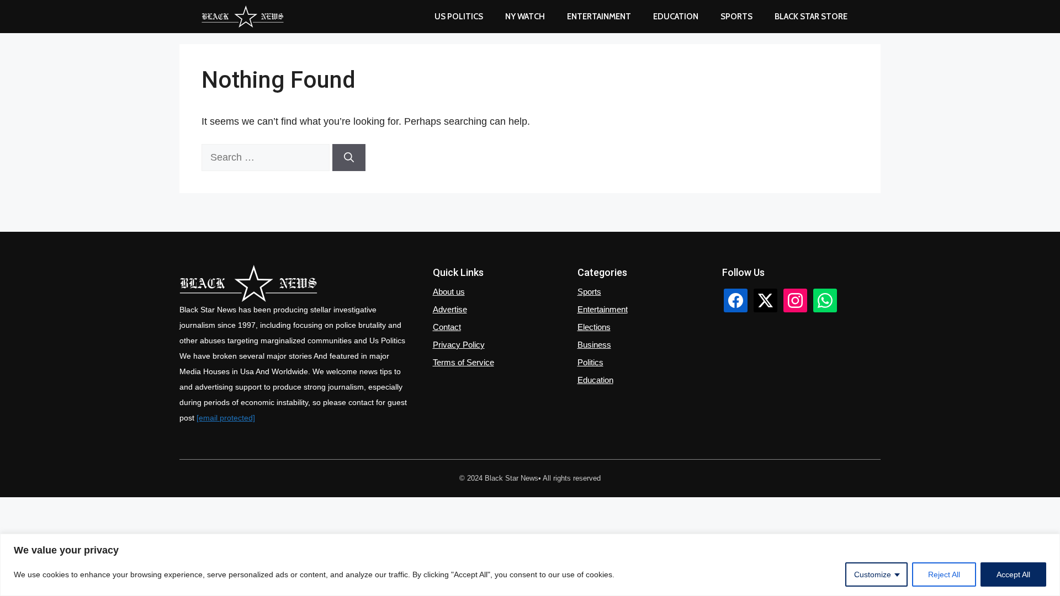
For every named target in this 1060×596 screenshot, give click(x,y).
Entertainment (599, 17)
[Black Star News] (243, 16)
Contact (447, 327)
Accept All (1013, 574)
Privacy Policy (459, 344)
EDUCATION (675, 17)
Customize (872, 574)
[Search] (348, 157)
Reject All (944, 574)
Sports (736, 17)
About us (449, 291)
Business (594, 344)
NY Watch (525, 17)
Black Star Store (811, 17)
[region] (530, 565)
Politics (590, 362)
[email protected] (226, 417)
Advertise (450, 309)
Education (595, 380)
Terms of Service (463, 362)
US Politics (458, 17)
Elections (594, 327)
